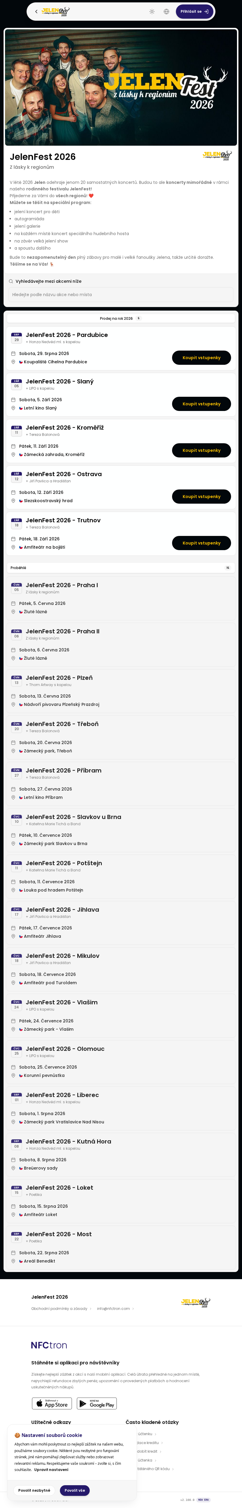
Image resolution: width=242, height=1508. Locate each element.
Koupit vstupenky (201, 358)
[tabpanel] (121, 797)
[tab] (121, 318)
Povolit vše (75, 1490)
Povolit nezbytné (34, 1490)
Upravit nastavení (51, 1469)
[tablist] (121, 318)
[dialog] (72, 1462)
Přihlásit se (191, 11)
